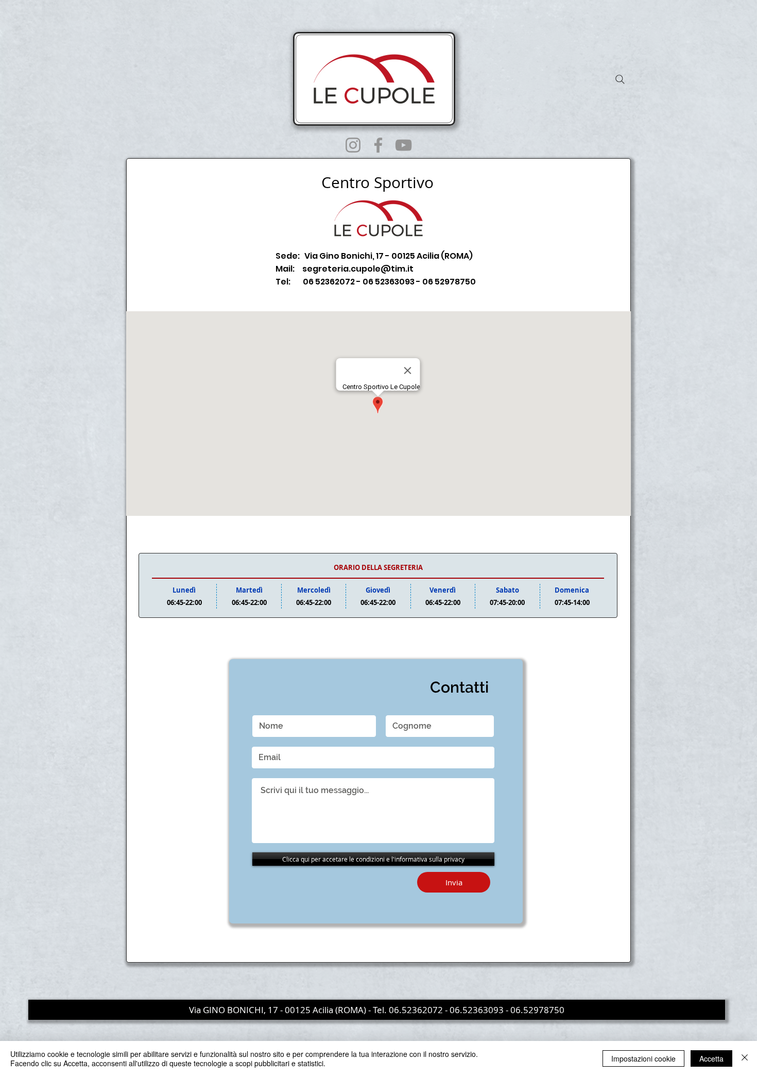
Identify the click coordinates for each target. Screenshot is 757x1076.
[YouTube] (403, 145)
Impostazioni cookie (643, 1058)
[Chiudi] (744, 1058)
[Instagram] (353, 145)
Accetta (711, 1058)
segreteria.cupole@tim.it (358, 269)
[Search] (620, 79)
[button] (376, 1010)
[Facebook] (378, 145)
